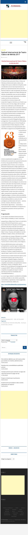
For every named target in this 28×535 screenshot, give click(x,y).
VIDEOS (20, 509)
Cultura (3, 49)
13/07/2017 (4, 57)
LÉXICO (13, 511)
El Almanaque (4, 519)
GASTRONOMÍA (7, 514)
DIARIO (16, 507)
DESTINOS (22, 514)
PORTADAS (14, 509)
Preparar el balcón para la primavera (10, 378)
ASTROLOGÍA (15, 513)
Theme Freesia (17, 519)
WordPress (23, 519)
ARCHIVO (7, 509)
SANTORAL (7, 511)
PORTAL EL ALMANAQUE (8, 507)
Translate (12, 342)
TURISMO (15, 514)
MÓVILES (23, 507)
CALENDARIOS (7, 513)
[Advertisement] (14, 24)
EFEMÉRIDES (20, 511)
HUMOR (22, 513)
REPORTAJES (13, 516)
